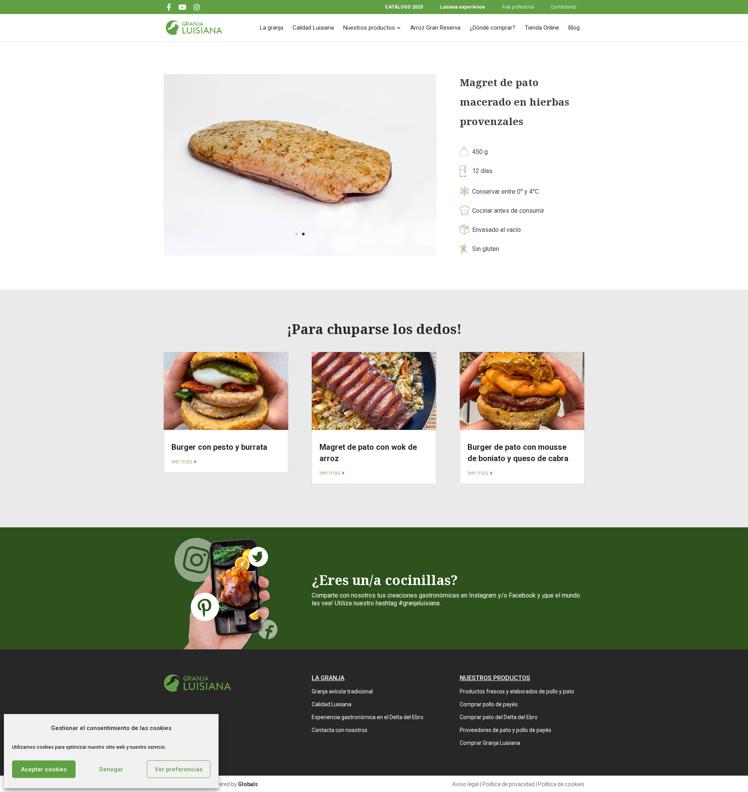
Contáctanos (564, 7)
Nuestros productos (369, 27)
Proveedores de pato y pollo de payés (505, 730)
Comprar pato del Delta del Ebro (499, 717)
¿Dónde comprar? (492, 27)
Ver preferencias (179, 769)
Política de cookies (561, 784)
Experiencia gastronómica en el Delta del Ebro (367, 717)
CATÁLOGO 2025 (404, 7)
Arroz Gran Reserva (435, 27)
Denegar (111, 769)
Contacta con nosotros (339, 730)
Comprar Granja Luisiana (490, 743)
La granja (271, 27)
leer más (181, 461)
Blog (574, 27)
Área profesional (518, 7)
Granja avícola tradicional (342, 691)
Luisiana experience (462, 7)
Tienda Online (542, 27)
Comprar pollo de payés (489, 704)
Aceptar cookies (44, 769)
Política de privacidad (508, 784)
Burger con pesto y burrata (219, 447)
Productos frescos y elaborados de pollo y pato (517, 691)
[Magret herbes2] (300, 253)
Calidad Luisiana (313, 27)
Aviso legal (465, 784)
